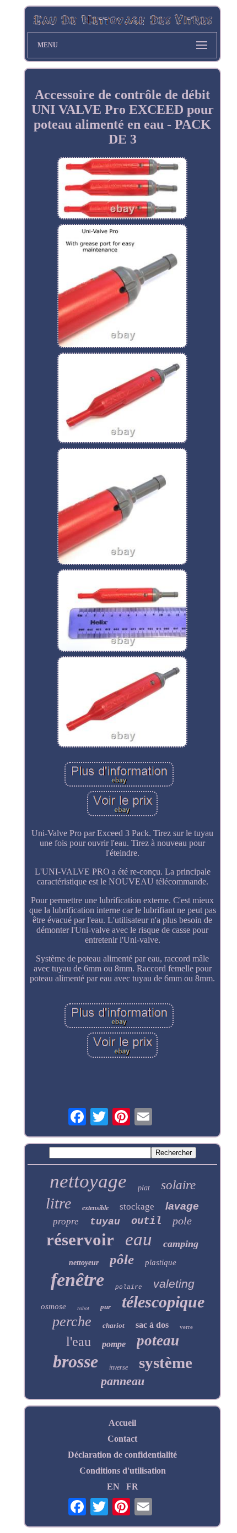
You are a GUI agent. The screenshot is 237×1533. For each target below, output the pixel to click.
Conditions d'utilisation (122, 1470)
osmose (53, 1306)
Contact (122, 1438)
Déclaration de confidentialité (122, 1454)
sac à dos (152, 1324)
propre (66, 1221)
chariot (114, 1325)
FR (132, 1486)
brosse (75, 1361)
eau (138, 1239)
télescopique (163, 1302)
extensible (95, 1208)
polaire (128, 1287)
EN (113, 1486)
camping (180, 1243)
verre (186, 1326)
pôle (122, 1259)
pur (105, 1307)
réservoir (80, 1239)
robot (83, 1308)
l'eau (78, 1341)
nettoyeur (84, 1263)
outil (146, 1221)
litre (58, 1203)
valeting (174, 1283)
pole (182, 1221)
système (165, 1362)
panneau (122, 1381)
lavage (182, 1206)
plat (144, 1188)
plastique (160, 1262)
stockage (137, 1206)
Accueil (122, 1422)
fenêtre (77, 1280)
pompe (114, 1344)
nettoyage (88, 1181)
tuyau (105, 1221)
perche (71, 1321)
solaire (178, 1185)
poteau (158, 1340)
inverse (118, 1367)
